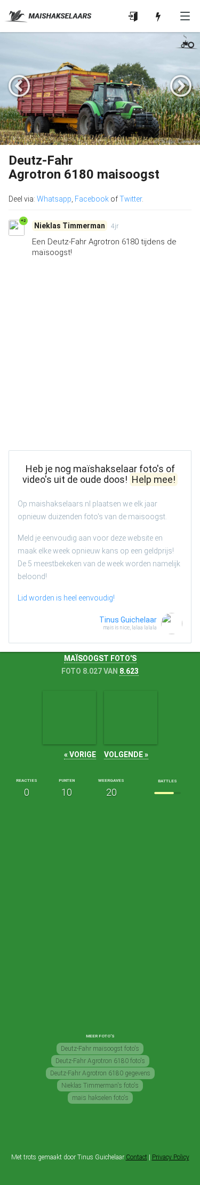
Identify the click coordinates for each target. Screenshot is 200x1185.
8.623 (129, 671)
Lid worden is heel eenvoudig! (66, 598)
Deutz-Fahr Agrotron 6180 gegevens (100, 1073)
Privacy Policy (170, 1157)
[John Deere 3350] (69, 717)
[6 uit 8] (167, 793)
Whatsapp (54, 199)
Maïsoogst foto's (100, 658)
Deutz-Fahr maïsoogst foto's (100, 1048)
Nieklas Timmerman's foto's (100, 1085)
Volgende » (126, 754)
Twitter (130, 199)
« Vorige (80, 754)
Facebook (92, 199)
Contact (136, 1157)
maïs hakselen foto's (100, 1098)
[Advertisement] (100, 366)
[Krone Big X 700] (130, 717)
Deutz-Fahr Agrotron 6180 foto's (100, 1061)
